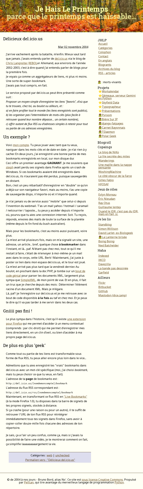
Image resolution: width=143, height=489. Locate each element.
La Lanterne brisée (114, 237)
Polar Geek (109, 136)
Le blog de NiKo (108, 152)
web (49, 455)
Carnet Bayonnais (113, 128)
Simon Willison (108, 229)
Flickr (102, 283)
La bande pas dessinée (113, 268)
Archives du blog (109, 69)
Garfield (103, 272)
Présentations (111, 111)
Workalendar (110, 91)
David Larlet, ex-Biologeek (115, 233)
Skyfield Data (110, 102)
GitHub (103, 291)
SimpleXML (28, 280)
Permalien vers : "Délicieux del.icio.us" (50, 460)
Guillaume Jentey (109, 207)
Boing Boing (106, 241)
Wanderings (106, 160)
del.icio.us (61, 58)
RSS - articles (106, 73)
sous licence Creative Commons (102, 480)
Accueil (103, 44)
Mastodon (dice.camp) (112, 295)
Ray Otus (104, 203)
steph (9, 167)
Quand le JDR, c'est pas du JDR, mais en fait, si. (118, 212)
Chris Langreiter (16, 63)
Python (119, 482)
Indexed (103, 256)
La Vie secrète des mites (114, 156)
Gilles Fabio (106, 180)
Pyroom (107, 115)
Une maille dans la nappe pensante (115, 166)
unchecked (62, 455)
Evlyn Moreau (107, 194)
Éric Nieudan (106, 199)
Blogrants (104, 65)
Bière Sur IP (110, 119)
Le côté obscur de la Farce (115, 176)
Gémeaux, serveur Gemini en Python (117, 97)
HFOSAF (103, 184)
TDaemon (108, 132)
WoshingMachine (109, 172)
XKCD (102, 260)
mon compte (21, 145)
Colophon (104, 52)
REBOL (32, 63)
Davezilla (104, 264)
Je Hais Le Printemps (71, 12)
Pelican (29, 482)
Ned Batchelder (108, 245)
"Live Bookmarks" (75, 397)
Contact (103, 56)
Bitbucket (104, 287)
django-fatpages (112, 123)
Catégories (105, 48)
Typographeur (111, 107)
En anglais (105, 60)
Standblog (105, 224)
